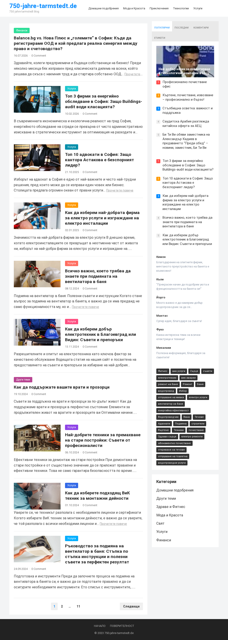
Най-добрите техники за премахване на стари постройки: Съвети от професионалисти (102, 440)
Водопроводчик (168, 417)
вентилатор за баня (170, 403)
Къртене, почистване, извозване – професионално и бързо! (188, 97)
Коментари (201, 27)
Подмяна (181, 423)
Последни (182, 27)
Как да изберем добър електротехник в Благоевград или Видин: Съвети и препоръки (100, 334)
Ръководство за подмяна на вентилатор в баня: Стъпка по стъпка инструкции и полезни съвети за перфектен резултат (97, 554)
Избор (183, 390)
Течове (199, 417)
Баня (200, 384)
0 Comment (38, 55)
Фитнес (162, 371)
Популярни (162, 27)
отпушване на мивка (171, 397)
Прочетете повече (119, 190)
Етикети (159, 38)
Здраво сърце (167, 436)
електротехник (167, 377)
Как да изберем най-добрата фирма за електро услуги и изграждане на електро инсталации (102, 218)
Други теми (23, 379)
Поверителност (122, 626)
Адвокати (164, 423)
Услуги (71, 88)
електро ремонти (192, 436)
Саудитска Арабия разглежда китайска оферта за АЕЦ (186, 123)
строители (197, 423)
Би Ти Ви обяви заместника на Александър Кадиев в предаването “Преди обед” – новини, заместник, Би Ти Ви (186, 141)
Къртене (163, 430)
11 (78, 606)
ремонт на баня (168, 384)
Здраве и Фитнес (170, 507)
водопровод (166, 390)
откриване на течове (171, 449)
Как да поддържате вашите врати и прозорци (62, 387)
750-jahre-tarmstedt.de (43, 6)
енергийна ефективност (173, 410)
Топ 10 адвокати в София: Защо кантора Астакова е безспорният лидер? (99, 160)
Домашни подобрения (174, 490)
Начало (100, 626)
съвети (207, 371)
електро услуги (198, 397)
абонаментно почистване (174, 443)
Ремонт (187, 384)
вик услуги (178, 371)
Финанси (21, 30)
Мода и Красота (169, 515)
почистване (196, 430)
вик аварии (188, 377)
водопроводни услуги (172, 462)
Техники (179, 430)
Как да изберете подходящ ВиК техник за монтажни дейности (97, 495)
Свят (160, 523)
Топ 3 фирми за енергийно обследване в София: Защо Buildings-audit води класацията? (103, 101)
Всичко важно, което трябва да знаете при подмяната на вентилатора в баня (98, 276)
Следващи (131, 606)
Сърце (194, 371)
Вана (186, 417)
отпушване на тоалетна (172, 456)
